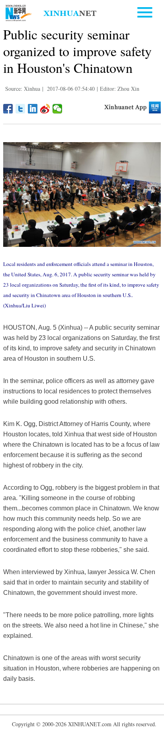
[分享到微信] (57, 108)
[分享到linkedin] (33, 108)
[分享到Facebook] (8, 108)
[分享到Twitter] (20, 108)
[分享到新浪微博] (45, 108)
